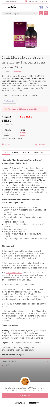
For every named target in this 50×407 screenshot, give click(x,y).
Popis (6, 152)
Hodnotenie (38, 152)
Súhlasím (26, 396)
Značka (15, 152)
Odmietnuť (34, 403)
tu (41, 390)
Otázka (7, 145)
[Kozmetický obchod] (12, 7)
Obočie (23, 136)
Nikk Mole (24, 133)
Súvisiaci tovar (9, 361)
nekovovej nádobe (14, 272)
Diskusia (26, 152)
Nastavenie (19, 403)
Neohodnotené (18, 72)
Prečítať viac (9, 101)
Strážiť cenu (42, 145)
